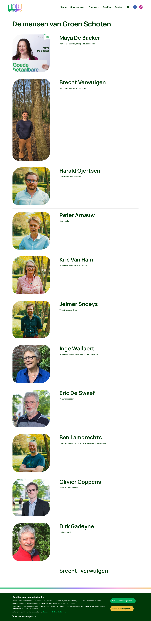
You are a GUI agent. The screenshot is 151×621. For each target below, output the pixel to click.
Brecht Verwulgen (82, 82)
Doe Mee (107, 7)
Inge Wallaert (76, 348)
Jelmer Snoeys (78, 304)
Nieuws (63, 7)
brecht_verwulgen (83, 570)
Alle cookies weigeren (121, 608)
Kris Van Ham (76, 259)
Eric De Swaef (77, 393)
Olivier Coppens (80, 481)
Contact (119, 7)
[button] (128, 7)
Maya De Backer (79, 37)
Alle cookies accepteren (122, 601)
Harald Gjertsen (79, 170)
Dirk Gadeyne (76, 526)
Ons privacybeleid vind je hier (54, 612)
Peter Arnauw (77, 215)
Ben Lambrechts (80, 437)
